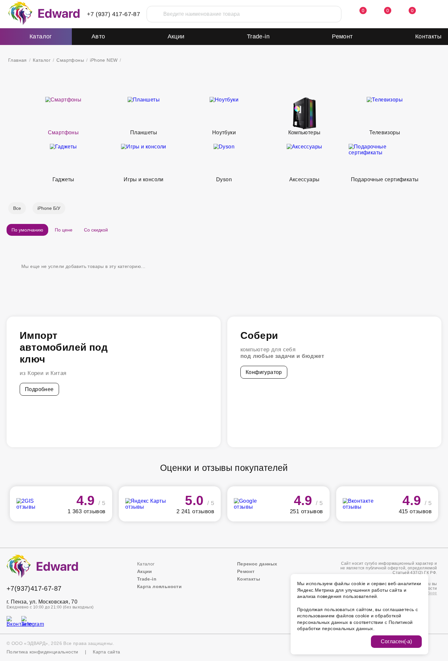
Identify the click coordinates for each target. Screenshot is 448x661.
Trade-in (258, 36)
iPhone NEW (103, 60)
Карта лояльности (159, 586)
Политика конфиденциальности (42, 651)
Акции (176, 36)
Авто (98, 36)
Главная (17, 60)
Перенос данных (257, 563)
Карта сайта (106, 651)
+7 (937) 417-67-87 (113, 14)
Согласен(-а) (396, 641)
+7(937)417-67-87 (34, 588)
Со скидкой (96, 229)
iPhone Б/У (48, 208)
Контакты (428, 36)
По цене (63, 229)
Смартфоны (70, 60)
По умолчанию (27, 229)
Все (17, 208)
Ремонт (342, 36)
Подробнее (39, 389)
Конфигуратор (264, 372)
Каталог (42, 60)
